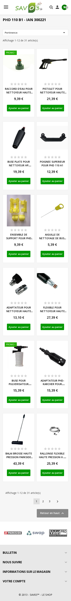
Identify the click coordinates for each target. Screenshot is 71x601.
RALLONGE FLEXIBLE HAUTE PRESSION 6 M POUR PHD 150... (52, 457)
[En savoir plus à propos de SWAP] (35, 533)
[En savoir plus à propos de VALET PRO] (58, 533)
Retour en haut (52, 513)
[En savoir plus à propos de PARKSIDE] (13, 533)
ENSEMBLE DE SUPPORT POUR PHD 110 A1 (18, 238)
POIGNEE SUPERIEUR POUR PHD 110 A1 (52, 163)
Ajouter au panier (19, 108)
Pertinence (35, 32)
